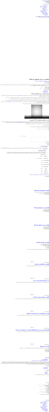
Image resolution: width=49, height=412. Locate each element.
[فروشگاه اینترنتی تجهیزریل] (46, 1)
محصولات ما (47, 16)
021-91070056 (21, 122)
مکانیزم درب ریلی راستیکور (33, 174)
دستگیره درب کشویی (44, 13)
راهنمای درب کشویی (44, 12)
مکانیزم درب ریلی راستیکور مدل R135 (41, 225)
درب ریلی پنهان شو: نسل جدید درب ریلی (41, 280)
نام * (48, 391)
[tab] (23, 90)
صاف (46, 87)
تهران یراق (44, 174)
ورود (48, 387)
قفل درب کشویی (45, 14)
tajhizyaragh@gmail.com (44, 359)
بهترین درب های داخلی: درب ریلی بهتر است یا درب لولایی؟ (37, 313)
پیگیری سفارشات (45, 368)
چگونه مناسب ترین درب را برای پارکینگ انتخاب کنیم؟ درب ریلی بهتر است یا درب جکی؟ (32, 329)
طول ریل (48, 87)
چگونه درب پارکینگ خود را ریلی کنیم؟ (42, 264)
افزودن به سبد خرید (46, 89)
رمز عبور (48, 386)
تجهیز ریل (16, 121)
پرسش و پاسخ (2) (45, 91)
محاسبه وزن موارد (45, 367)
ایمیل (48, 129)
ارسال (48, 144)
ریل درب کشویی (45, 7)
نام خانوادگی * (47, 392)
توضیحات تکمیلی (45, 90)
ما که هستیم (45, 372)
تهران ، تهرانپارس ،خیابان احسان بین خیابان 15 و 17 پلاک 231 (39, 360)
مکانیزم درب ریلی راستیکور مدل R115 (41, 207)
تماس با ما (46, 371)
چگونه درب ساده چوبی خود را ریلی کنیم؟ (41, 297)
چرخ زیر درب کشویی (43, 11)
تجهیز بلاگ (46, 373)
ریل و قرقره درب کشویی (40, 174)
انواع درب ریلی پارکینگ (44, 346)
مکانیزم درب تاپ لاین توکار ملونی (42, 242)
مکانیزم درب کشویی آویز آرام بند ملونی (41, 190)
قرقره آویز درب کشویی (43, 10)
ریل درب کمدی (44, 8)
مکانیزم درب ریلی (45, 5)
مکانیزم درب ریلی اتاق (38, 81)
